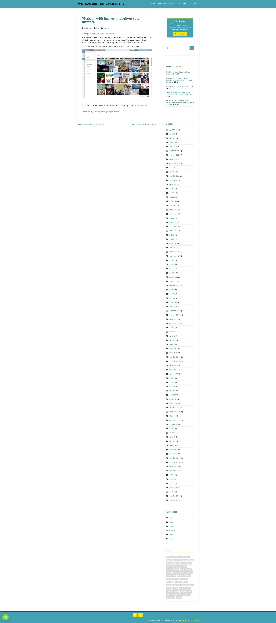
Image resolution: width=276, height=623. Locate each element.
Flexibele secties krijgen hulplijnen (178, 72)
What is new (186, 594)
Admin (169, 557)
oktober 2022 (173, 231)
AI (173, 557)
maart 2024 (173, 197)
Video (185, 4)
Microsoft (178, 563)
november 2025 (174, 155)
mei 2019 (172, 336)
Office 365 (181, 572)
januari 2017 (173, 454)
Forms (179, 560)
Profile (185, 582)
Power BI (169, 582)
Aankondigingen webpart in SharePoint (179, 86)
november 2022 (174, 226)
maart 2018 (173, 395)
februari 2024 (173, 201)
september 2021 (174, 256)
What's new (177, 594)
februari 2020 (173, 302)
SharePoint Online (187, 585)
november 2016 (174, 462)
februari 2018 (173, 399)
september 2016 (174, 471)
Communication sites (182, 557)
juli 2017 (171, 429)
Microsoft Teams (172, 566)
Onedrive (180, 576)
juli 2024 (171, 189)
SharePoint (177, 585)
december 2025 (174, 151)
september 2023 (174, 214)
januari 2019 (173, 353)
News (178, 4)
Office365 (189, 572)
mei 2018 (172, 386)
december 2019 (174, 311)
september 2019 (174, 323)
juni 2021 (172, 264)
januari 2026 (173, 146)
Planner (176, 579)
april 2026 (172, 138)
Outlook (169, 579)
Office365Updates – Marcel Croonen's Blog (101, 3)
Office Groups (171, 576)
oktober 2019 (173, 319)
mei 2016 (172, 483)
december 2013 (174, 496)
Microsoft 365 (187, 563)
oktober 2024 (173, 184)
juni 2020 (172, 294)
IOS (168, 563)
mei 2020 (172, 298)
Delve (168, 560)
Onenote (188, 576)
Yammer (179, 597)
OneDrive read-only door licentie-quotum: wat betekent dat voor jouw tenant (179, 80)
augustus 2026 (174, 130)
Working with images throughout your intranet (98, 34)
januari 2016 (173, 487)
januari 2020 (173, 306)
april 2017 (172, 441)
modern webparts (185, 569)
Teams (188, 588)
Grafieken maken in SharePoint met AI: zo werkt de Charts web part (179, 93)
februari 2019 (173, 349)
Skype (169, 588)
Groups (185, 560)
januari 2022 (173, 248)
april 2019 (172, 340)
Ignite (191, 560)
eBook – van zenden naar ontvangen (160, 4)
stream (182, 588)
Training (193, 4)
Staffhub (175, 588)
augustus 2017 (174, 424)
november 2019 (174, 315)
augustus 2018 (174, 374)
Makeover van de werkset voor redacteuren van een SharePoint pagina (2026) (180, 102)
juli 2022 (171, 235)
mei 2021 (172, 269)
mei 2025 (172, 168)
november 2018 (174, 361)
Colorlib (183, 621)
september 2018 (174, 370)
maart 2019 (173, 344)
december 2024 (174, 176)
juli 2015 (171, 492)
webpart (169, 594)
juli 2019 (171, 328)
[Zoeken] (192, 48)
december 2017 (174, 407)
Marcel (97, 28)
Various (171, 535)
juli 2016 (171, 475)
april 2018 (172, 391)
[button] (5, 617)
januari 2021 (173, 281)
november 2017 (174, 412)
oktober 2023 (173, 210)
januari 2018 (173, 403)
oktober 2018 (173, 365)
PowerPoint (177, 582)
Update (176, 591)
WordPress (196, 621)
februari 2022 (173, 243)
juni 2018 (172, 382)
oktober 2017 (173, 416)
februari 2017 (173, 450)
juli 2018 (171, 378)
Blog (170, 518)
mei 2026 (172, 134)
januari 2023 (173, 222)
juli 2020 (171, 290)
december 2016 (174, 458)
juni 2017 (172, 433)
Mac (172, 563)
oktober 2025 (173, 159)
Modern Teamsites (172, 569)
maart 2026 (173, 142)
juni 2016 (172, 479)
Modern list (182, 566)
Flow (173, 560)
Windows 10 (170, 597)
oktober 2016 (173, 466)
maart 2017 (173, 445)
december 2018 (174, 357)
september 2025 (174, 163)
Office (174, 572)
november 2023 (174, 205)
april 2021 (172, 273)
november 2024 (174, 180)
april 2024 (172, 193)
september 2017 (174, 420)
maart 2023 (173, 218)
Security (169, 585)
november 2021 (174, 252)
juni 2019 (172, 332)
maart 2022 (173, 239)
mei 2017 (172, 437)
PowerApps (184, 579)
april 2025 (172, 172)
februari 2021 (173, 277)
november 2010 (174, 500)
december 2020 (174, 285)
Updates (183, 591)
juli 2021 (171, 260)
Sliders (171, 526)
